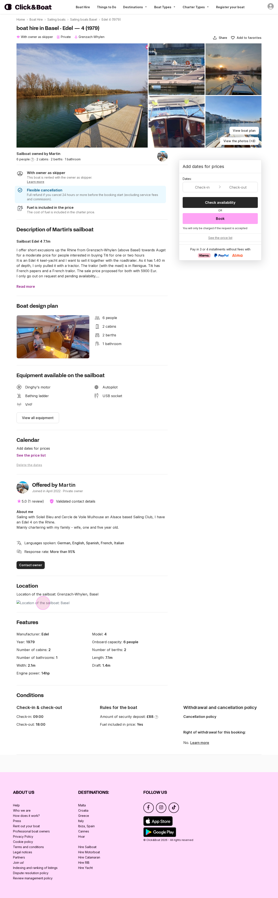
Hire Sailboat (87, 847)
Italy (81, 821)
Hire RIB (83, 862)
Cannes (83, 831)
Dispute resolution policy (30, 873)
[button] (220, 38)
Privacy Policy (23, 836)
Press (17, 821)
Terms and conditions (28, 847)
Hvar (81, 836)
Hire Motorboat (89, 852)
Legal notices (22, 852)
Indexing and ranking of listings (35, 868)
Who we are (22, 810)
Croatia (83, 810)
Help (16, 805)
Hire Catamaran (89, 857)
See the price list (31, 455)
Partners (19, 857)
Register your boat (230, 7)
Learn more (199, 742)
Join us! (18, 862)
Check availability (220, 202)
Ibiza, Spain (86, 826)
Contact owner (30, 565)
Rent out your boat (26, 826)
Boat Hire (83, 7)
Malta (82, 805)
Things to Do (106, 7)
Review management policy (33, 878)
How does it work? (26, 815)
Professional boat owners (31, 831)
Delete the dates (29, 465)
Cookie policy (23, 842)
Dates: (187, 179)
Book (220, 218)
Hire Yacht (85, 868)
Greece (83, 815)
